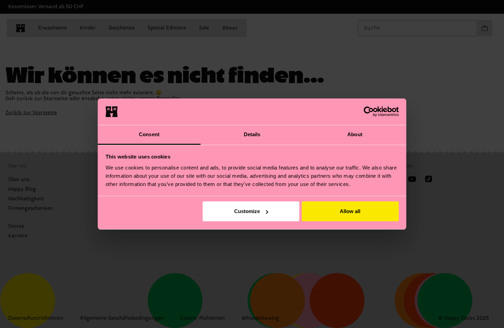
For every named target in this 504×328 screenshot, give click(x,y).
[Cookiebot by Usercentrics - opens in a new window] (369, 111)
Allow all (350, 211)
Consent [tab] (149, 134)
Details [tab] (252, 134)
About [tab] (354, 134)
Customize (247, 211)
